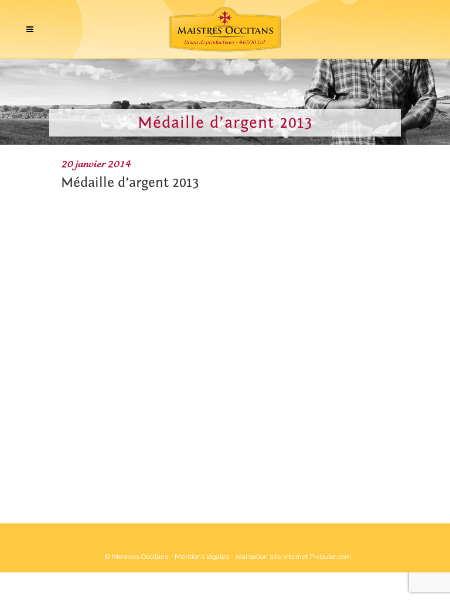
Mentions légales (202, 557)
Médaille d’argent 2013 (130, 182)
